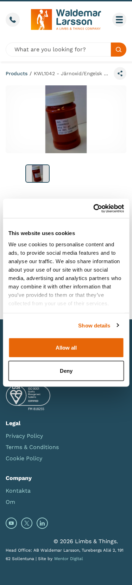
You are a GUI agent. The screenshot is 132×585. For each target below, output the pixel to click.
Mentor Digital (68, 558)
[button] (37, 173)
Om (10, 502)
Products (16, 73)
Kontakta (18, 490)
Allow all (66, 348)
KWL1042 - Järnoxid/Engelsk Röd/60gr (72, 73)
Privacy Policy (24, 436)
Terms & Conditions (32, 447)
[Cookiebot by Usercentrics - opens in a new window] (94, 208)
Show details (94, 325)
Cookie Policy (24, 458)
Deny (66, 370)
